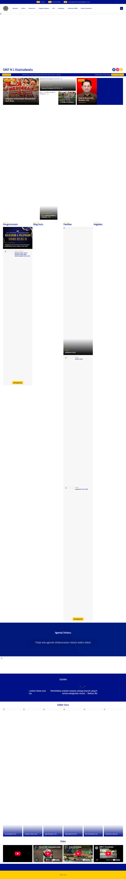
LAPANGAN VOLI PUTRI (81, 489)
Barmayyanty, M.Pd (50, 834)
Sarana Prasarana (86, 8)
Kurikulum (32, 8)
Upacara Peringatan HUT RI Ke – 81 (52, 88)
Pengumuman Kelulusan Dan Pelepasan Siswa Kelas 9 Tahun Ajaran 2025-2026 (17, 245)
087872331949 (56, 2)
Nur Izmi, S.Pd (109, 834)
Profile (23, 8)
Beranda (15, 8)
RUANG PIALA (79, 359)
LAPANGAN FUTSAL (70, 352)
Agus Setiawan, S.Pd (30, 834)
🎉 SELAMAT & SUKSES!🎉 (67, 102)
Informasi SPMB (72, 8)
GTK (53, 8)
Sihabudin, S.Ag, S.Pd (91, 834)
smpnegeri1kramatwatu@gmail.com (79, 2)
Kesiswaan (61, 8)
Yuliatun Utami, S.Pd (11, 834)
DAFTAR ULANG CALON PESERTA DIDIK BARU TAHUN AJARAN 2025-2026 (22, 254)
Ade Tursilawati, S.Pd (71, 834)
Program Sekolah (44, 8)
